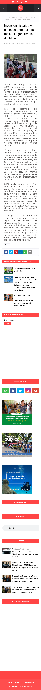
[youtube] (25, 2)
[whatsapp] (5, 390)
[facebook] (13, 2)
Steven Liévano (11, 43)
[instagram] (21, 2)
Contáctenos (29, 682)
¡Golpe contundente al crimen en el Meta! (25, 269)
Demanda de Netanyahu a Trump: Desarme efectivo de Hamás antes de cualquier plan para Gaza (25, 578)
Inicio (5, 17)
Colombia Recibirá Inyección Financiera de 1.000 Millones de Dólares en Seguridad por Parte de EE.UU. (25, 566)
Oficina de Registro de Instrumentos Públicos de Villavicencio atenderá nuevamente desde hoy (25, 553)
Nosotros (18, 682)
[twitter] (17, 2)
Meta (10, 17)
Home (10, 682)
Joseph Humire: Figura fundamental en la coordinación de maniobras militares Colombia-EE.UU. (25, 589)
